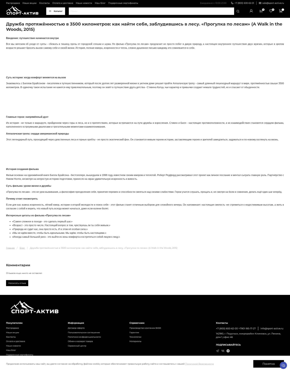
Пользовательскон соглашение (84, 332)
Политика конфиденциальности (84, 337)
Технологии (135, 337)
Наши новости (84, 3)
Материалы (135, 341)
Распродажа (13, 3)
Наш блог (100, 3)
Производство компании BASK (145, 328)
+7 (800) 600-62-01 (244, 3)
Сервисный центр (77, 346)
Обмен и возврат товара (80, 341)
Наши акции (30, 3)
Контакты (44, 3)
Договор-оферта (76, 328)
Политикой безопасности (199, 363)
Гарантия (134, 332)
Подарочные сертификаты (123, 3)
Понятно (269, 363)
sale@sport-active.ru (273, 3)
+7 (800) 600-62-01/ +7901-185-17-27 (236, 328)
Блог (22, 248)
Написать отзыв (17, 283)
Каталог (58, 11)
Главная (10, 248)
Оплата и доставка (62, 3)
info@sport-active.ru (272, 328)
